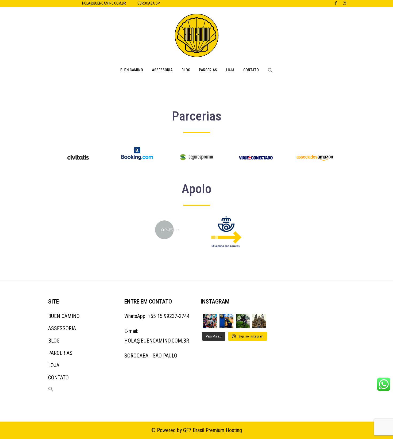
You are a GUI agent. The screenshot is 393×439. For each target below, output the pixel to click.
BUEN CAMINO (131, 70)
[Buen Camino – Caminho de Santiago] (196, 37)
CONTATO (251, 70)
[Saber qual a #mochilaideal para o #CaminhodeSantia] (226, 321)
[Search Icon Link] (270, 70)
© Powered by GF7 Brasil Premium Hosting (196, 430)
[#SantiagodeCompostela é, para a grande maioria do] (259, 321)
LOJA (230, 70)
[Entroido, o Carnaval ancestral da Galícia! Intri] (210, 321)
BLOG (186, 70)
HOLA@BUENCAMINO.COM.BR (104, 3)
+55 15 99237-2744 (169, 316)
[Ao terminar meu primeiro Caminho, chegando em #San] (243, 321)
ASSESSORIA (162, 70)
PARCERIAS (208, 70)
